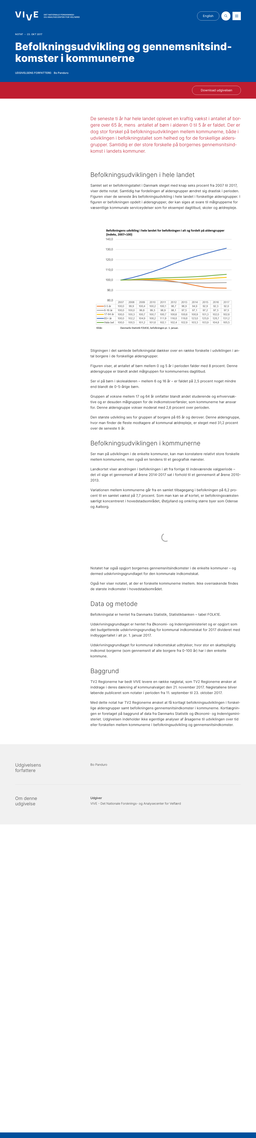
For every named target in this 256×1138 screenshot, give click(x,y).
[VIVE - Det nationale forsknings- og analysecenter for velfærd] (47, 15)
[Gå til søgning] (225, 15)
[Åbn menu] (236, 16)
